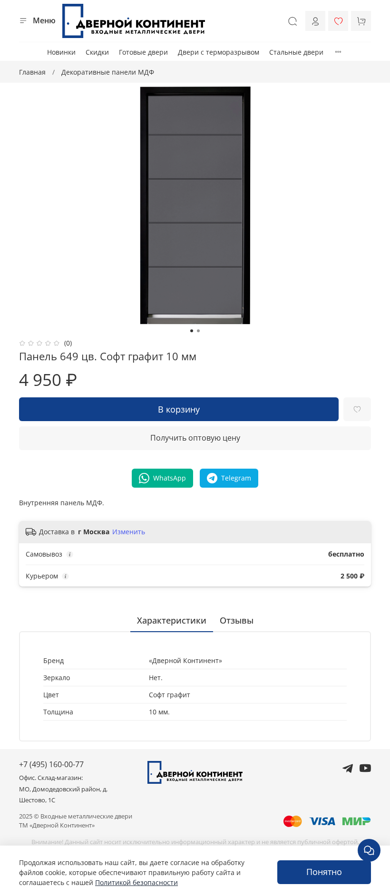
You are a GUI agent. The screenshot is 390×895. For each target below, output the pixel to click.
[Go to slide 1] (191, 330)
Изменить (128, 532)
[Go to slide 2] (198, 330)
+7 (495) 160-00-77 (51, 764)
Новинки (61, 52)
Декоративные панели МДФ (107, 72)
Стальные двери (296, 52)
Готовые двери (143, 52)
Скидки (97, 52)
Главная (32, 72)
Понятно (324, 871)
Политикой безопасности (136, 882)
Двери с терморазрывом (218, 52)
